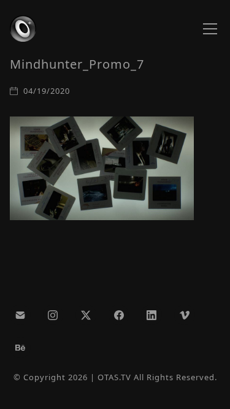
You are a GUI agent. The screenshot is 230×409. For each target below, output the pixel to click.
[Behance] (20, 347)
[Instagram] (53, 315)
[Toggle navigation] (210, 28)
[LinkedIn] (151, 315)
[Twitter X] (85, 315)
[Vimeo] (184, 315)
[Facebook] (119, 315)
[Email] (20, 315)
